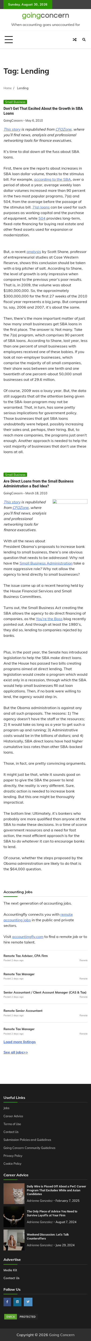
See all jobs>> (16, 1052)
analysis (34, 251)
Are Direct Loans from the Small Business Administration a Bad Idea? (39, 483)
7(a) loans (41, 207)
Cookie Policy (12, 1163)
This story (12, 129)
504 (42, 218)
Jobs (6, 1108)
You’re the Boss (49, 618)
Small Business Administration (46, 563)
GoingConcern (13, 120)
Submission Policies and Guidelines (27, 1140)
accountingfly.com (27, 936)
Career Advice (13, 1116)
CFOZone (63, 129)
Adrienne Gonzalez (40, 1200)
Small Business (15, 102)
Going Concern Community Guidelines (29, 1148)
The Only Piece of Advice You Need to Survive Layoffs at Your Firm (52, 1213)
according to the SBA (52, 179)
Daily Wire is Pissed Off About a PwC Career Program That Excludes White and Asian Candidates (56, 1190)
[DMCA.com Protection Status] (21, 1318)
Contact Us (11, 1132)
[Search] (84, 39)
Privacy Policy (13, 1156)
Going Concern (61, 1334)
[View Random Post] (74, 39)
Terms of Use (12, 1124)
